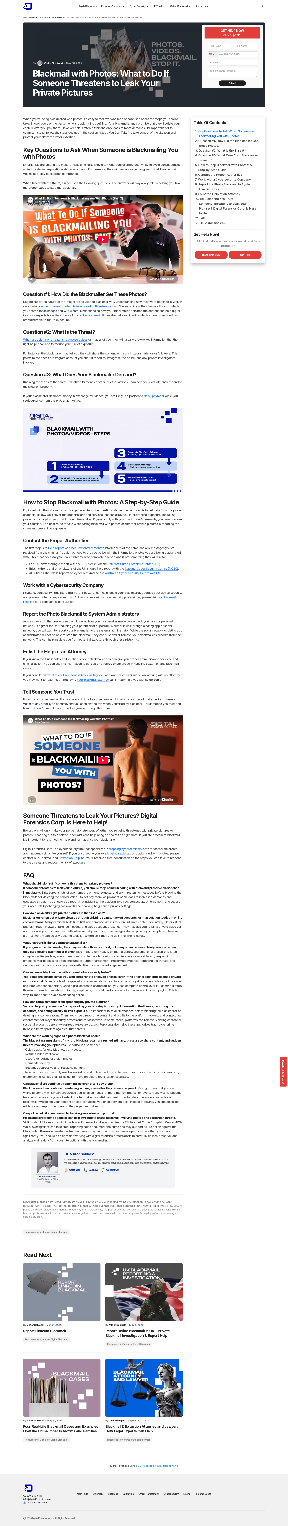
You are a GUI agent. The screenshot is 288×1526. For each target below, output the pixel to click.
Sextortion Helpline (72, 858)
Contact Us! (110, 1170)
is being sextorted (119, 853)
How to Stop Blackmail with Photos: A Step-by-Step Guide (225, 167)
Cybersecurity (171, 1493)
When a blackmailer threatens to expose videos (55, 339)
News (186, 1493)
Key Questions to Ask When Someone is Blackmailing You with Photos (226, 133)
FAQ (202, 218)
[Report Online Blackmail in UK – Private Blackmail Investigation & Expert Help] (144, 1292)
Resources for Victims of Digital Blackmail (47, 17)
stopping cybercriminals (125, 849)
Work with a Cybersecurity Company (224, 179)
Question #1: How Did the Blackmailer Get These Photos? (228, 143)
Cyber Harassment (148, 1493)
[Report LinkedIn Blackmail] (62, 1292)
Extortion (98, 1493)
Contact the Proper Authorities (220, 174)
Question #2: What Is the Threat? (222, 150)
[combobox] (213, 54)
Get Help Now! (283, 1072)
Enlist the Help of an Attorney (219, 194)
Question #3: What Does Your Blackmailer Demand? (228, 158)
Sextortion (128, 1493)
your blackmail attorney (93, 679)
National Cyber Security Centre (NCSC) (151, 568)
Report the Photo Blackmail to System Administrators (225, 187)
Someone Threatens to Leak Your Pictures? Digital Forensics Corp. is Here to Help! (227, 208)
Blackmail (112, 1493)
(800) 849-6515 (211, 254)
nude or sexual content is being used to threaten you (76, 306)
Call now (91, 1170)
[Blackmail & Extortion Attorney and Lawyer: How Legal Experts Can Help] (144, 1388)
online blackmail (89, 315)
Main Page (82, 1493)
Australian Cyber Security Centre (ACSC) (132, 573)
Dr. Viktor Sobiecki (79, 1154)
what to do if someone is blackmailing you (75, 675)
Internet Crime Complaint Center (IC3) (134, 564)
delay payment (154, 396)
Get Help (245, 254)
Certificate (72, 1170)
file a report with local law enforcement (74, 548)
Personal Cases (203, 1493)
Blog (25, 17)
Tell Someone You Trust (216, 199)
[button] (262, 6)
